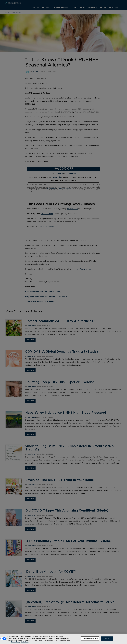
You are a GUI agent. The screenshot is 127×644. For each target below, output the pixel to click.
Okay (107, 638)
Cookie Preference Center (90, 638)
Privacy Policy (15, 642)
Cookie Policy (25, 642)
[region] (63, 638)
